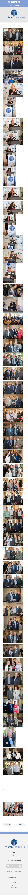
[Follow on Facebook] (12, 2)
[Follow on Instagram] (15, 2)
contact (17, 5)
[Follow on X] (9, 2)
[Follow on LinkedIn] (19, 2)
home (10, 5)
